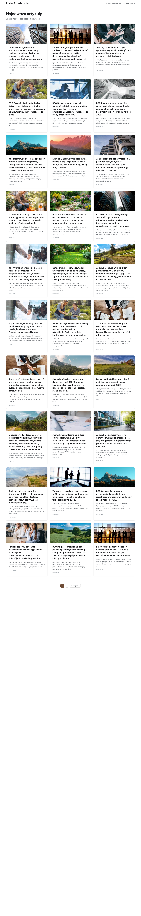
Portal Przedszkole (17, 3)
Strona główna (129, 3)
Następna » (75, 586)
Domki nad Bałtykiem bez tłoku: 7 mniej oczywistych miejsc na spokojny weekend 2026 (112, 382)
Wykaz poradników (113, 3)
